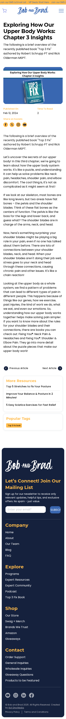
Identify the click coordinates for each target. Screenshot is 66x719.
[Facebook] (31, 695)
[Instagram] (15, 695)
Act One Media (16, 707)
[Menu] (61, 10)
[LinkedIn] (23, 695)
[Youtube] (7, 695)
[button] (4, 11)
